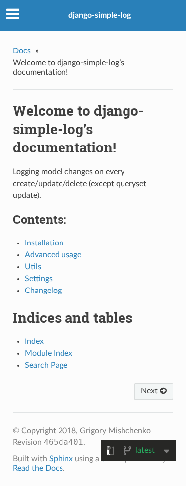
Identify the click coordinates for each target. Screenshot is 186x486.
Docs (22, 51)
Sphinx (61, 459)
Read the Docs (38, 468)
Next (150, 391)
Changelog (43, 290)
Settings (39, 279)
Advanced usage (53, 255)
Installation (44, 243)
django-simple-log (99, 15)
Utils (33, 267)
